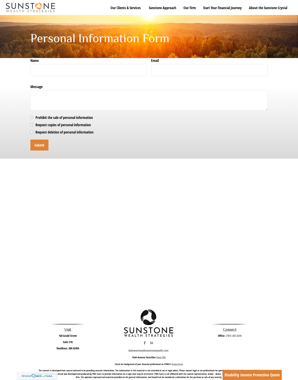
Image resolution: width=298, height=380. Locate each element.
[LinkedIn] (151, 343)
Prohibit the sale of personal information (64, 117)
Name (34, 60)
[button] (126, 7)
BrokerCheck (177, 364)
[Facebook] (144, 343)
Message (36, 86)
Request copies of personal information (63, 124)
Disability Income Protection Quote (252, 375)
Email (155, 60)
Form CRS (161, 357)
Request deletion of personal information (64, 132)
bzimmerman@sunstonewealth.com (148, 350)
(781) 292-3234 (233, 336)
